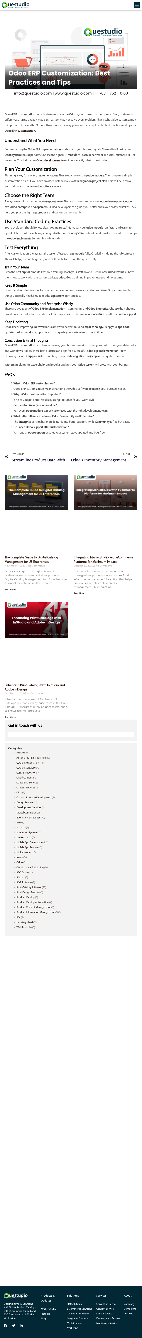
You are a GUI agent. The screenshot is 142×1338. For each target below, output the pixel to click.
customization (26, 130)
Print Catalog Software (28, 887)
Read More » (10, 590)
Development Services (28, 807)
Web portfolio (24, 927)
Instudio (21, 827)
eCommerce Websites (28, 817)
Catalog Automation (27, 763)
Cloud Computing (26, 777)
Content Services (25, 787)
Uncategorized (24, 922)
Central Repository (26, 772)
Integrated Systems (27, 832)
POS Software (24, 882)
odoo (19, 862)
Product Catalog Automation (32, 902)
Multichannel (23, 852)
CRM (19, 792)
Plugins (20, 877)
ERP (18, 822)
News (19, 857)
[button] (137, 5)
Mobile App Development (30, 842)
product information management (35, 912)
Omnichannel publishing (30, 867)
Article (20, 752)
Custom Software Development (33, 797)
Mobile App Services (27, 847)
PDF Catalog (23, 872)
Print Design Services (28, 892)
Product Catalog (25, 897)
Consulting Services (27, 782)
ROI (18, 917)
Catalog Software (26, 768)
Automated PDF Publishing (31, 758)
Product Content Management (33, 907)
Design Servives (25, 802)
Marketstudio (23, 837)
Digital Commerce (26, 812)
